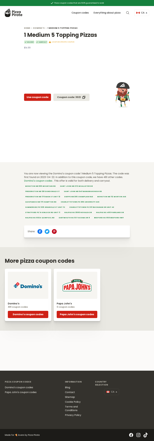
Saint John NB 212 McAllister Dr (76, 186)
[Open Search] (128, 12)
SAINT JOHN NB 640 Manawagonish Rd (83, 191)
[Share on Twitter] (47, 231)
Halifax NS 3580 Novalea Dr (78, 212)
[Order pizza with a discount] (13, 12)
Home (27, 28)
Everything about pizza (107, 12)
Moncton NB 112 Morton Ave (111, 197)
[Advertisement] (77, 70)
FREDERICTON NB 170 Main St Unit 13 (42, 197)
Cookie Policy (73, 402)
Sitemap (70, 397)
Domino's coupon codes (38, 180)
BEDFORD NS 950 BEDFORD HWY (109, 218)
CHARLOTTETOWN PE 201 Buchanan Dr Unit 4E (91, 207)
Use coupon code (37, 97)
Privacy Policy (73, 415)
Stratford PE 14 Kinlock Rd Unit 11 (42, 212)
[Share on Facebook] (39, 231)
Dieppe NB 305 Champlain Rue (78, 197)
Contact (70, 392)
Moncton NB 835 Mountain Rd (40, 186)
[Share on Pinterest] (54, 231)
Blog (67, 387)
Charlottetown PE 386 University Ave (80, 202)
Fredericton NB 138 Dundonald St (42, 191)
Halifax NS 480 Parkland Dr (110, 212)
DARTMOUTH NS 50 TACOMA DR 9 (74, 218)
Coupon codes (80, 12)
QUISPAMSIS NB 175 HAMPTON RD (41, 202)
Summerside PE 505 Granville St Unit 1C (45, 207)
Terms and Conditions (71, 408)
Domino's (39, 28)
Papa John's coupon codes (77, 314)
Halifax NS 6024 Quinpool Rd (40, 218)
